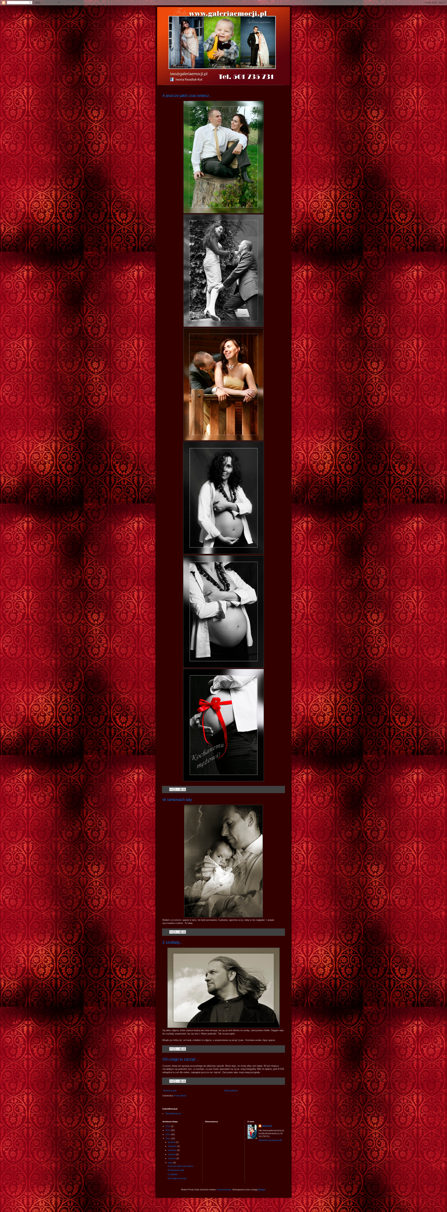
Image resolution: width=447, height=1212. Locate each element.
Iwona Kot (267, 1126)
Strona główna (231, 1090)
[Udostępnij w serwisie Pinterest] (184, 789)
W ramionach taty (177, 799)
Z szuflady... (172, 942)
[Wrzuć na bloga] (174, 789)
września (172, 1150)
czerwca (172, 1158)
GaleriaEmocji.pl (173, 1113)
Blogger (261, 1189)
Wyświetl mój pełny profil (270, 1140)
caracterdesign (224, 1189)
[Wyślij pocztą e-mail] (171, 789)
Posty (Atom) (180, 1095)
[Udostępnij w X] (177, 789)
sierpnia (172, 1154)
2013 (168, 1130)
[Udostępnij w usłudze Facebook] (181, 789)
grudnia (172, 1142)
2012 (168, 1134)
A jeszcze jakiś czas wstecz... (187, 95)
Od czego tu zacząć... (180, 1059)
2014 (168, 1126)
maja (170, 1162)
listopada (172, 1146)
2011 (168, 1138)
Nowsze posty (170, 1090)
